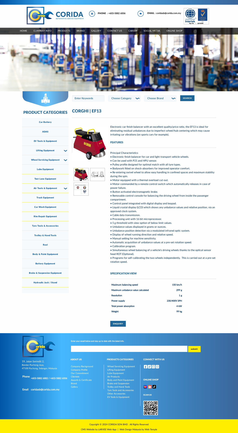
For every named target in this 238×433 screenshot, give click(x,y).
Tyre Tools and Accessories (120, 390)
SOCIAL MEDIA (152, 31)
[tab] (45, 122)
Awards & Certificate (81, 380)
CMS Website (88, 429)
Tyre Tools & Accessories (45, 226)
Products (64, 31)
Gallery (74, 387)
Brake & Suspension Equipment (45, 273)
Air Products (113, 377)
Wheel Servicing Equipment (45, 160)
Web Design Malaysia (130, 429)
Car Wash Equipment (45, 207)
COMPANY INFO (42, 31)
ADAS (45, 132)
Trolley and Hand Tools (118, 387)
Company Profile (79, 370)
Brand (74, 383)
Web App (111, 429)
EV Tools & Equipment (45, 141)
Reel (45, 245)
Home (23, 31)
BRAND (81, 31)
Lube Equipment (45, 169)
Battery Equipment (45, 264)
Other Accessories (116, 394)
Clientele (75, 377)
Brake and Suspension (118, 383)
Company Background (82, 366)
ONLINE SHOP (174, 31)
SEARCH (187, 98)
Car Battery (45, 122)
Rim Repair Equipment (45, 216)
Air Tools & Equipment (45, 188)
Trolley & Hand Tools (45, 235)
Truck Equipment (45, 198)
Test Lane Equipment (45, 179)
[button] (66, 150)
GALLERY (96, 31)
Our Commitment (80, 373)
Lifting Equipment (45, 151)
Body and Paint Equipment (120, 380)
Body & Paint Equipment (45, 254)
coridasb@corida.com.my (168, 13)
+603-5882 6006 (116, 13)
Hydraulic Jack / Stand (45, 283)
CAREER (132, 31)
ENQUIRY (118, 324)
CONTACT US (115, 31)
